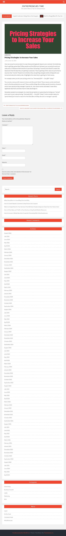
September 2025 (8, 268)
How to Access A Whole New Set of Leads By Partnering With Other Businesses (26, 213)
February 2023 (8, 366)
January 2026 (7, 255)
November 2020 (8, 452)
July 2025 (6, 274)
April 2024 (7, 322)
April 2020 (7, 475)
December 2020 (8, 449)
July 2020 (6, 465)
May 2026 (6, 242)
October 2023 (8, 341)
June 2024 (7, 316)
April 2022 (7, 398)
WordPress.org (8, 520)
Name (4, 148)
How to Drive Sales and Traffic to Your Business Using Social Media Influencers (25, 210)
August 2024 (7, 309)
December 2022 (8, 373)
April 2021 (7, 436)
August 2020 (7, 462)
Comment (5, 125)
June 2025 (7, 277)
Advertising (7, 486)
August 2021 (7, 424)
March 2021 (7, 440)
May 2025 (6, 281)
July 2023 (6, 351)
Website (4, 162)
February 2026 (8, 252)
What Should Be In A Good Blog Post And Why (16, 200)
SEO (5, 499)
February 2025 (8, 290)
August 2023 (7, 347)
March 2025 (7, 287)
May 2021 (6, 433)
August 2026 (7, 233)
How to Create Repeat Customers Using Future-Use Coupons (19, 16)
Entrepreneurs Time (33, 6)
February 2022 (8, 405)
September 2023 (8, 344)
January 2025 (7, 293)
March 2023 (7, 363)
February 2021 (8, 443)
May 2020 (6, 471)
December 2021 (8, 411)
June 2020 (7, 468)
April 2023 (7, 360)
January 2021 (7, 446)
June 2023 (7, 354)
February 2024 (8, 328)
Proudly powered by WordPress (21, 533)
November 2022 (8, 376)
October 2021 (8, 417)
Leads (5, 493)
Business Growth (9, 489)
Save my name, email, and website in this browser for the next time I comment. (16, 173)
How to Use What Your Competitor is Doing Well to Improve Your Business (40, 108)
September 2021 (8, 421)
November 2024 (8, 300)
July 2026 (6, 236)
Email (4, 155)
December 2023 (8, 335)
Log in (5, 511)
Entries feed (7, 514)
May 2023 (6, 357)
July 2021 (6, 427)
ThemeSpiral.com (48, 533)
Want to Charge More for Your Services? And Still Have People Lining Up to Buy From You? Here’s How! (31, 206)
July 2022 (6, 389)
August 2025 (7, 271)
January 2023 (7, 370)
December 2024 (8, 296)
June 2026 (7, 239)
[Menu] (3, 2)
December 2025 (8, 258)
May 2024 (6, 319)
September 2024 (8, 306)
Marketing (8, 54)
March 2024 (7, 325)
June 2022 (7, 392)
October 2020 (8, 456)
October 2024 (8, 303)
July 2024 (6, 312)
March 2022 (7, 401)
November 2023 (8, 338)
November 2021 (8, 414)
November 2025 (8, 261)
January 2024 (7, 331)
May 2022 (6, 395)
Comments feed (8, 517)
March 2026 (7, 249)
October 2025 (8, 265)
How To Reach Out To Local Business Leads (17, 105)
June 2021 (7, 430)
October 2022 (8, 379)
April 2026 (7, 246)
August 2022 (7, 386)
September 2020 (8, 459)
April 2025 (7, 284)
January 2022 (7, 408)
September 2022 (8, 382)
